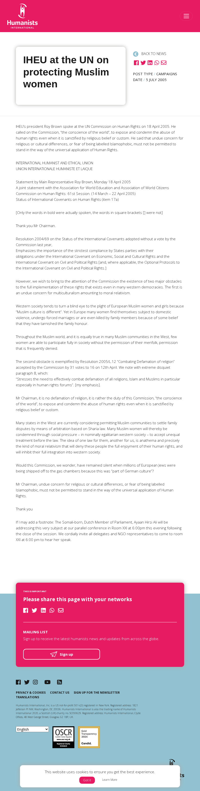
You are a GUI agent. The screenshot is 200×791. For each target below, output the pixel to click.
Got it (87, 780)
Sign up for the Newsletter (97, 692)
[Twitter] (27, 682)
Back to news (153, 53)
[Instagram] (35, 682)
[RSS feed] (59, 682)
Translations (27, 697)
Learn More (109, 780)
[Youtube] (47, 682)
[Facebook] (18, 682)
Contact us (59, 692)
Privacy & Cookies (31, 692)
